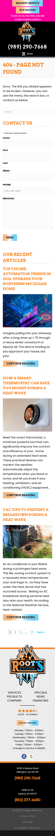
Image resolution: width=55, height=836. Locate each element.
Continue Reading (22, 363)
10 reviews (32, 714)
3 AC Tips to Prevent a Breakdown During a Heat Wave (26, 515)
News (41, 697)
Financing (40, 701)
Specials (40, 693)
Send (10, 237)
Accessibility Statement (27, 827)
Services (14, 693)
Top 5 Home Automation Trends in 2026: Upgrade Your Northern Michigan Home (27, 279)
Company (14, 701)
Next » (41, 632)
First (5, 150)
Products (14, 697)
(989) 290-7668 (27, 47)
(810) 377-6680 (27, 800)
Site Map (27, 822)
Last (5, 163)
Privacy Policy (27, 816)
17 (32, 632)
